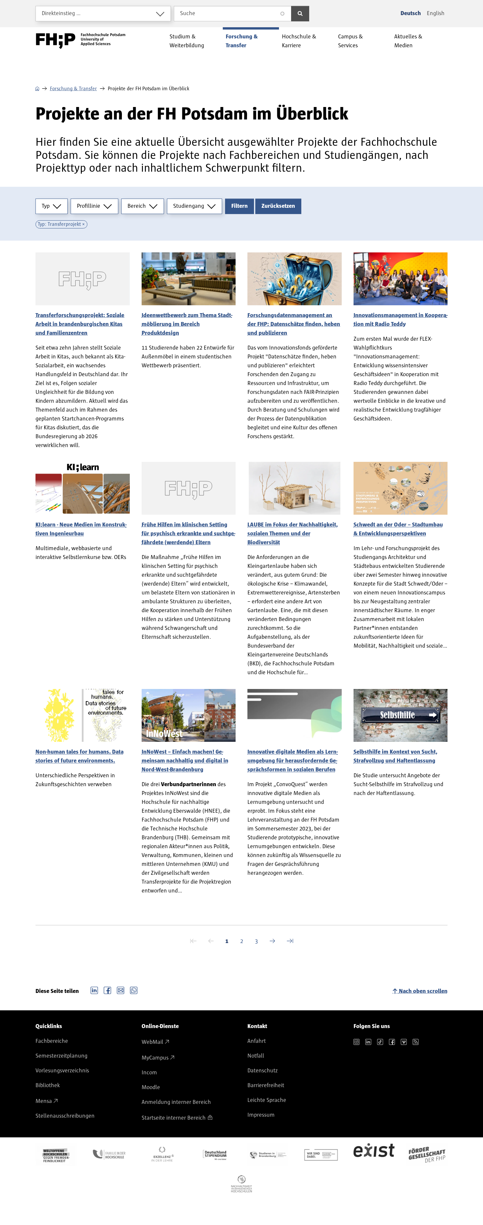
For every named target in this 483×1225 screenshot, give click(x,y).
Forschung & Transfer (73, 88)
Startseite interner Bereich (174, 1118)
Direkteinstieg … (61, 13)
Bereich (136, 206)
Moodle (151, 1087)
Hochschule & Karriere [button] (299, 41)
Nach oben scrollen (423, 991)
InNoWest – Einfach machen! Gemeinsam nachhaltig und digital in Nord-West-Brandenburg (185, 761)
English (436, 13)
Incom (149, 1073)
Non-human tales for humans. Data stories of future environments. (79, 756)
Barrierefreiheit (265, 1085)
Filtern (239, 206)
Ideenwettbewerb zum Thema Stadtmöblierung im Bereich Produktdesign (187, 324)
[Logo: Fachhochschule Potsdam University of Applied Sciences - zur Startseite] (80, 41)
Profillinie (88, 206)
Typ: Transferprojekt (59, 224)
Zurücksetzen (278, 206)
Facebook (107, 989)
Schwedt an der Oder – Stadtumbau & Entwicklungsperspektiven (398, 529)
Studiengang (188, 206)
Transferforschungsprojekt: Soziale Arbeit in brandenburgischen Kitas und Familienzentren (79, 324)
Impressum (261, 1115)
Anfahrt (256, 1041)
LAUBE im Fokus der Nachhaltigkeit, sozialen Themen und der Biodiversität (292, 534)
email (120, 989)
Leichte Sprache (266, 1100)
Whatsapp (133, 989)
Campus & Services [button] (350, 41)
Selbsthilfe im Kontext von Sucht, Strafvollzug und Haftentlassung (395, 756)
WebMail (152, 1042)
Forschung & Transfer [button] (242, 41)
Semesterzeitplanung (61, 1056)
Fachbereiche (51, 1041)
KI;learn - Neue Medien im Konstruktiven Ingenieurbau (80, 529)
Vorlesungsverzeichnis (62, 1071)
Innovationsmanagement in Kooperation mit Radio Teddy (401, 319)
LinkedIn (94, 989)
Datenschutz (262, 1071)
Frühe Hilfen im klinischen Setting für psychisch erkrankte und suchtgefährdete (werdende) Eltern (188, 534)
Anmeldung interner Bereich (176, 1102)
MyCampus (155, 1058)
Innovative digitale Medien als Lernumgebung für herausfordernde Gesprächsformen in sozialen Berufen (292, 761)
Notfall (255, 1056)
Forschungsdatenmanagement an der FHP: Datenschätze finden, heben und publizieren (293, 324)
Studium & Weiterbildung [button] (187, 41)
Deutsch (411, 13)
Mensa (43, 1101)
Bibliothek (47, 1085)
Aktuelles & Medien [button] (408, 41)
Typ (46, 206)
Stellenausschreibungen (65, 1116)
